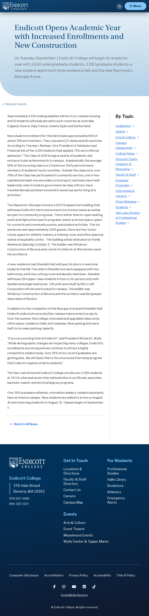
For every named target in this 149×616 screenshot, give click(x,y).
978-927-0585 (19, 498)
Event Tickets (73, 529)
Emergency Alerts (116, 500)
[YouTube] (74, 587)
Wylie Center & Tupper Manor (86, 541)
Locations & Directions (72, 471)
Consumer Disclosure (24, 575)
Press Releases (126, 201)
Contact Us (72, 490)
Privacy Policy (78, 575)
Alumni (120, 131)
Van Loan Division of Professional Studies (128, 217)
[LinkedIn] (85, 587)
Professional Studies (117, 471)
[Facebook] (54, 587)
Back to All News (26, 424)
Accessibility (102, 575)
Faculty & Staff (126, 175)
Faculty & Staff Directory (74, 481)
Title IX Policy (125, 575)
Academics (123, 126)
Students (122, 207)
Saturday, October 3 (35, 244)
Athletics (114, 492)
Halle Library (116, 479)
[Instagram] (64, 587)
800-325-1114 (19, 504)
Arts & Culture (126, 137)
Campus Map (73, 502)
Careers (69, 496)
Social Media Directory (74, 595)
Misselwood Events (78, 535)
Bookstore (115, 486)
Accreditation (53, 575)
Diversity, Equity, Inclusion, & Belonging (127, 164)
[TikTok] (94, 587)
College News (125, 153)
